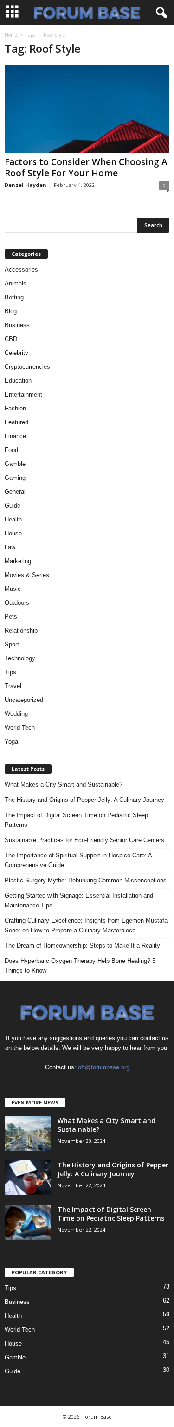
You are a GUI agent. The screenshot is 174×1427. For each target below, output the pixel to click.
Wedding (16, 713)
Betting (14, 297)
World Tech (20, 727)
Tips (10, 672)
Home (11, 34)
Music (13, 588)
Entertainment (23, 394)
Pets (11, 616)
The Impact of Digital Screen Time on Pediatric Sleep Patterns (76, 820)
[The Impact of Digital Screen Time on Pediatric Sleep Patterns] (28, 1222)
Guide (12, 505)
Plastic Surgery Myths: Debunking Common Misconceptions (86, 880)
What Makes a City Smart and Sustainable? (63, 784)
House (13, 533)
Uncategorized (24, 699)
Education (18, 380)
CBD (11, 338)
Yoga (11, 741)
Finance (15, 436)
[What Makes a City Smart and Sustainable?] (28, 1133)
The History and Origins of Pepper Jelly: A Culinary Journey (84, 799)
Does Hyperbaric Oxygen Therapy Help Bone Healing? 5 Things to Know (80, 965)
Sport (12, 644)
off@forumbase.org (103, 1067)
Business (17, 325)
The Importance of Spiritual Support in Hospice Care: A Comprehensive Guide (78, 860)
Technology (20, 658)
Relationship (21, 630)
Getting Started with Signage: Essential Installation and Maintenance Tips (79, 900)
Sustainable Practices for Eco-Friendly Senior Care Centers (84, 840)
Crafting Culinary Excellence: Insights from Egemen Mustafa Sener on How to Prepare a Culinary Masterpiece (86, 925)
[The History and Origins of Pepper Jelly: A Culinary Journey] (28, 1177)
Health (13, 519)
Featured (16, 422)
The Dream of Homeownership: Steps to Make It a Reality (82, 945)
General (15, 491)
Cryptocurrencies (27, 366)
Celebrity (16, 352)
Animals (15, 283)
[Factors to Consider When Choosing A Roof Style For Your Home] (87, 109)
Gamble (15, 463)
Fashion (15, 408)
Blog (11, 311)
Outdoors (17, 602)
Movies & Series (27, 574)
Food (11, 450)
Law (10, 547)
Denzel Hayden (25, 184)
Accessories (21, 269)
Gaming (15, 477)
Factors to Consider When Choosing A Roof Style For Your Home (86, 167)
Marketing (18, 561)
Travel (13, 685)
